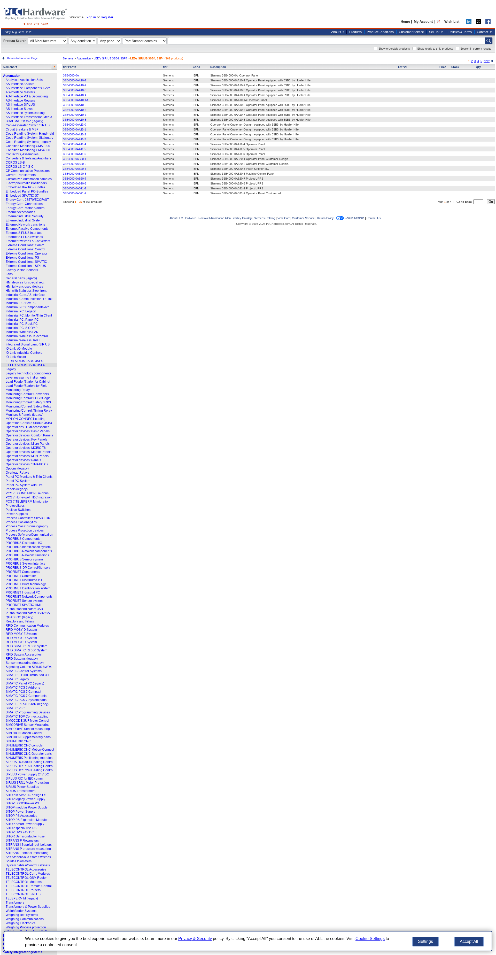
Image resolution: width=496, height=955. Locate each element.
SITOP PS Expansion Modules (27, 820)
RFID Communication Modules (27, 625)
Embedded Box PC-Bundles (25, 187)
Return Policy (325, 218)
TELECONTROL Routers (23, 890)
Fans (9, 274)
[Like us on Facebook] (488, 23)
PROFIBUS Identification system (28, 547)
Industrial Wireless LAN (22, 332)
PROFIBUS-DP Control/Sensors (28, 567)
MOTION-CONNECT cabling (25, 419)
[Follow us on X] (478, 23)
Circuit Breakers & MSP (22, 129)
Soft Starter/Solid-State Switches (28, 857)
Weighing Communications (25, 919)
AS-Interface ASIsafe (20, 84)
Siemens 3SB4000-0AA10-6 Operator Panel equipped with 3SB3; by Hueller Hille (260, 109)
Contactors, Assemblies (22, 154)
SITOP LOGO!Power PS (22, 803)
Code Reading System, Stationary (29, 138)
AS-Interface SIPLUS (20, 104)
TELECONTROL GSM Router (26, 878)
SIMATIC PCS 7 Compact (23, 692)
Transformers (15, 902)
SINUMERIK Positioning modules (29, 758)
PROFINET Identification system (28, 588)
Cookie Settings (354, 217)
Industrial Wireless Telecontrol (27, 336)
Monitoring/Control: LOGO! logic (28, 398)
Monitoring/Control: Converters (27, 394)
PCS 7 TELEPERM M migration (28, 501)
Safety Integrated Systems (22, 952)
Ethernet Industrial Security (24, 216)
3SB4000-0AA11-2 (74, 134)
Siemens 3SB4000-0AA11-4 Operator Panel (237, 144)
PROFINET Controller (21, 576)
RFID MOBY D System (21, 629)
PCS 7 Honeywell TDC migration (29, 497)
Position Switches (18, 510)
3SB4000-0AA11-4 (74, 144)
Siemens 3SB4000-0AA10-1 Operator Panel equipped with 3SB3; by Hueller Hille (260, 80)
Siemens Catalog (264, 218)
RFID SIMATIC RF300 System (26, 646)
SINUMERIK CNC (18, 741)
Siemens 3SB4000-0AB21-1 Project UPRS (236, 188)
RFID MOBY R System (21, 638)
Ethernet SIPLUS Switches (24, 237)
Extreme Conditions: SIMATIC (26, 262)
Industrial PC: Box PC (21, 303)
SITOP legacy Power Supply (25, 799)
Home (405, 22)
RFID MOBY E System (21, 634)
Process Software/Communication (29, 534)
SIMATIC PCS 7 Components (26, 696)
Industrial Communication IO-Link (29, 299)
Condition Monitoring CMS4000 (28, 150)
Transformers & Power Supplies (28, 906)
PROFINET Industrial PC (23, 592)
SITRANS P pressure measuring (28, 849)
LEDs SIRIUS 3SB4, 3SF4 (26, 365)
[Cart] (438, 22)
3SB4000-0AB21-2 (74, 193)
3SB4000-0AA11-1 (74, 129)
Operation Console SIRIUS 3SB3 (29, 423)
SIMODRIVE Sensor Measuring (28, 725)
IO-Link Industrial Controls (24, 353)
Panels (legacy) (17, 489)
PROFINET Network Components (29, 596)
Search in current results (475, 48)
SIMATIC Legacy (17, 679)
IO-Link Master (16, 357)
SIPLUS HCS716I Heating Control (29, 766)
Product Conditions (380, 32)
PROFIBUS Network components (29, 551)
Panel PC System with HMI (24, 485)
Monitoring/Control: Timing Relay (29, 410)
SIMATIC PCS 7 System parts (26, 700)
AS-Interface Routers (20, 100)
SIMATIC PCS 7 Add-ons (23, 687)
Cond (196, 66)
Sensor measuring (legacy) (25, 663)
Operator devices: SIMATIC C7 (27, 464)
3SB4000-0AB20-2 (74, 163)
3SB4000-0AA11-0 (74, 124)
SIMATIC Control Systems (24, 671)
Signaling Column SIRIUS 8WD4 (29, 667)
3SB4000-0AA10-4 (74, 95)
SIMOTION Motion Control (24, 733)
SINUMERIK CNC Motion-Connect (30, 749)
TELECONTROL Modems (24, 882)
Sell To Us (436, 32)
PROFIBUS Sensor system (24, 559)
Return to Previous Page (21, 58)
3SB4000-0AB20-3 (74, 168)
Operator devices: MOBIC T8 (26, 448)
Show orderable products (394, 48)
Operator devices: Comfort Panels (29, 435)
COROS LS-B (15, 162)
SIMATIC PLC (15, 708)
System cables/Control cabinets (28, 865)
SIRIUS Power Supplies (22, 787)
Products (355, 32)
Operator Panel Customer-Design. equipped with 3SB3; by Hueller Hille (254, 124)
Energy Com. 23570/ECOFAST (27, 200)
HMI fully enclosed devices (24, 286)
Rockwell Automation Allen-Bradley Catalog (225, 218)
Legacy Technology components (28, 373)
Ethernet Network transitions (25, 224)
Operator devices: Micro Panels (28, 443)
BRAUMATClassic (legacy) (24, 121)
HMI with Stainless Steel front (26, 290)
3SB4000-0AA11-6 (74, 154)
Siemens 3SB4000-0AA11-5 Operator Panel (237, 149)
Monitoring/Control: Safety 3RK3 (28, 402)
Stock (455, 66)
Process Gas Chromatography (27, 526)
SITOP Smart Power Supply (25, 824)
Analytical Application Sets (24, 80)
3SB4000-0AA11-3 (74, 139)
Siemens (9, 66)
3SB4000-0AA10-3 (74, 90)
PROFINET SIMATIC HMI (23, 605)
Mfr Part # (69, 66)
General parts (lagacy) (21, 278)
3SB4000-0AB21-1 (74, 188)
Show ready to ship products (435, 48)
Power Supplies (17, 514)
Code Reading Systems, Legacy (28, 142)
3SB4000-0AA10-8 (74, 119)
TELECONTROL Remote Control (29, 886)
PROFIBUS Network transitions (27, 555)
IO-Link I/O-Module (19, 348)
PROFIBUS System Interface (25, 563)
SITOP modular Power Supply (27, 807)
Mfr (165, 66)
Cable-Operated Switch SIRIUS (28, 125)
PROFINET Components (23, 572)
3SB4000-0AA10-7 (74, 114)
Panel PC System (18, 481)
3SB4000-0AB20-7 (74, 178)
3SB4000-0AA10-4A (75, 100)
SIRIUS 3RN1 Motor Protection (27, 782)
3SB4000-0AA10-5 (74, 104)
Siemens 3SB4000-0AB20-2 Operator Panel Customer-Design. (249, 163)
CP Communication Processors (28, 171)
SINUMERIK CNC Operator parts (29, 754)
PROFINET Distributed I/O (24, 580)
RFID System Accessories (24, 654)
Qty (478, 66)
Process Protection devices (25, 530)
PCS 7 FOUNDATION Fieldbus (27, 493)
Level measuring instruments (26, 377)
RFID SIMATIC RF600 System (26, 650)
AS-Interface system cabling (25, 113)
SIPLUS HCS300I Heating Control (29, 762)
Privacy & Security (195, 938)
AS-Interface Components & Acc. (28, 88)
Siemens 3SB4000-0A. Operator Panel (234, 75)
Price (442, 66)
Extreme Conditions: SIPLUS (26, 266)
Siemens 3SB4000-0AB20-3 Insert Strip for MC (239, 168)
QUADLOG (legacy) (19, 617)
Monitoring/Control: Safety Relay (28, 406)
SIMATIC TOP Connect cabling (27, 716)
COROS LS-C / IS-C (20, 166)
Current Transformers (21, 175)
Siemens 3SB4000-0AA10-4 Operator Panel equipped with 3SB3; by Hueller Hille (260, 95)
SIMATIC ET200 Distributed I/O (27, 675)
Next (487, 61)
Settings (425, 941)
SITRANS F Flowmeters (22, 840)
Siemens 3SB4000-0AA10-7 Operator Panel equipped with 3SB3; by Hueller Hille (260, 114)
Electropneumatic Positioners (26, 183)
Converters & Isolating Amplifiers (28, 158)
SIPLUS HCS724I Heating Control (29, 770)
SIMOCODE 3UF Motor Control (27, 720)
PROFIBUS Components (23, 539)
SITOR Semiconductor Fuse (25, 836)
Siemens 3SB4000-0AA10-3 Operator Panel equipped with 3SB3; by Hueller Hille (260, 90)
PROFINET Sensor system (24, 601)
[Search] (488, 40)
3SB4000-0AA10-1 (74, 80)
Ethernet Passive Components (27, 228)
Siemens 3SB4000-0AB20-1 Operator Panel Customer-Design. (249, 158)
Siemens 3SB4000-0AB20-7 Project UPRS (236, 178)
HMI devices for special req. (25, 282)
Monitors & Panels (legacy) (24, 415)
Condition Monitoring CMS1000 (28, 146)
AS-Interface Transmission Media (29, 117)
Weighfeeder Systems (21, 911)
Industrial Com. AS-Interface (25, 295)
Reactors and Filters (20, 621)
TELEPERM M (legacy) (22, 898)
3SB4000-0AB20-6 (74, 173)
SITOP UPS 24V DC (20, 832)
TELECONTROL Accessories (26, 869)
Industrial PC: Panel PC (22, 319)
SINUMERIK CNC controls (24, 745)
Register (107, 17)
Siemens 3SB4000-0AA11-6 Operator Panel (237, 154)
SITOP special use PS (21, 828)
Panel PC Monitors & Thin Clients (29, 477)
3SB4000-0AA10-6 (74, 109)
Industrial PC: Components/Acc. (28, 307)
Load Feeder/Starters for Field (27, 386)
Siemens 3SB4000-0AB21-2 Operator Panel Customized (245, 193)
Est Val (402, 66)
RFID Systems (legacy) (22, 658)
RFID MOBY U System (21, 642)
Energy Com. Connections (24, 204)
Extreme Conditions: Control (25, 249)
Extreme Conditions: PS (22, 257)
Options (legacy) (17, 468)
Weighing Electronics (20, 923)
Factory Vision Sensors (22, 270)
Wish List (451, 22)
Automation (11, 76)
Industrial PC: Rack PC (22, 324)
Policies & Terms (460, 32)
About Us (337, 32)
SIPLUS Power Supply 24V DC (27, 774)
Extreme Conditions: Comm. (25, 245)
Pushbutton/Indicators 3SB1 (25, 609)
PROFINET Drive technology (26, 584)
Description (218, 66)
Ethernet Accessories (20, 212)
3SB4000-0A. (71, 75)
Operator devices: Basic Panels (28, 431)
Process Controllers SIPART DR (28, 518)
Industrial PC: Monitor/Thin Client (29, 315)
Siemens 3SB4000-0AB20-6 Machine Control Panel (242, 173)
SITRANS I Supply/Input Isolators (29, 844)
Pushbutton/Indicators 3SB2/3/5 (28, 613)
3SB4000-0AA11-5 (74, 149)
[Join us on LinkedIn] (468, 23)
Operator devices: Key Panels (26, 439)
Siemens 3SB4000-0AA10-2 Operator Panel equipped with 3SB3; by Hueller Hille (260, 85)
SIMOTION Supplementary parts (28, 737)
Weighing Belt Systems (22, 915)
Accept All (469, 941)
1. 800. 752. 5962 (36, 24)
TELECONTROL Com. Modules (28, 873)
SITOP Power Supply (20, 811)
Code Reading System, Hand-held (30, 133)
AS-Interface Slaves (19, 109)
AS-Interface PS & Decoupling (27, 96)
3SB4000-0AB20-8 (74, 183)
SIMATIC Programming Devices (28, 712)
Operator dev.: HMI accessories (27, 427)
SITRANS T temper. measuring (27, 853)
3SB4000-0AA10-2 (74, 85)
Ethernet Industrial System (24, 220)
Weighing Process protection (26, 927)
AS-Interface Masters (20, 92)
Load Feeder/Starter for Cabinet (28, 381)
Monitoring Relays (18, 390)
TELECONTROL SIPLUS (23, 894)
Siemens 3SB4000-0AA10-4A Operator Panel (238, 100)
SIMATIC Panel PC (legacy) (25, 683)
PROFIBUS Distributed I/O (24, 543)
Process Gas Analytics (21, 522)
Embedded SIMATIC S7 (22, 195)
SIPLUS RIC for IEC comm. (24, 778)
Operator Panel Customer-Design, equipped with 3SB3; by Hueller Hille (254, 139)
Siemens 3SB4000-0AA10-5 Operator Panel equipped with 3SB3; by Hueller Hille (260, 104)
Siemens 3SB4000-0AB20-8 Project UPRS (236, 183)
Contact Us (484, 32)
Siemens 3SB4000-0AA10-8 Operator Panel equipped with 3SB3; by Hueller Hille (260, 119)
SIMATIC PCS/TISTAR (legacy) (27, 704)
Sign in (91, 17)
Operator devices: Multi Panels (27, 456)
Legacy (11, 369)
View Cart (283, 218)
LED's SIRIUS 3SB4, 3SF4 (24, 361)
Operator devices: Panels (23, 460)
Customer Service (411, 32)
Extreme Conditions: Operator (26, 253)
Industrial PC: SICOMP (21, 328)
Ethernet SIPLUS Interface (24, 233)
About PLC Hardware (182, 218)
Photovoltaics (15, 505)
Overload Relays (17, 472)
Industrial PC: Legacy (21, 311)
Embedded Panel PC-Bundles (27, 191)
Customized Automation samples (29, 179)
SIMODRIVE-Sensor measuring (28, 729)
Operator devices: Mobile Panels (28, 452)
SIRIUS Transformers (20, 791)
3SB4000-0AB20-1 (74, 158)
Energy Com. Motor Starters (25, 208)
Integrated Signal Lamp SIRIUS (28, 344)
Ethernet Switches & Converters (28, 241)
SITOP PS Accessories (21, 816)
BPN (196, 75)
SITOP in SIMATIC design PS (26, 795)
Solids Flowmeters (19, 861)
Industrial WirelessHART (23, 340)
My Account (423, 22)
